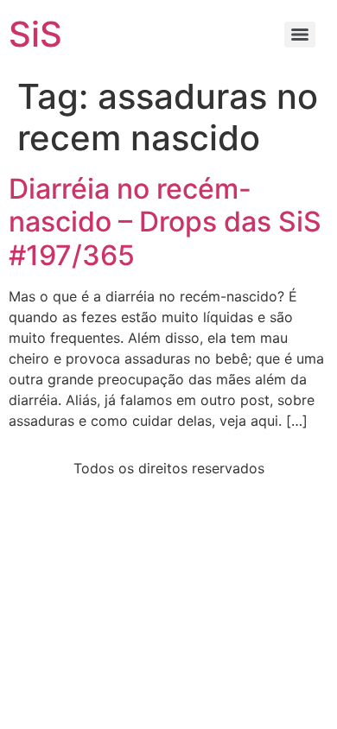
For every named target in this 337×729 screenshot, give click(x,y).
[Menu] (299, 35)
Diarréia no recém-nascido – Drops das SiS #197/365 (165, 222)
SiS (35, 34)
